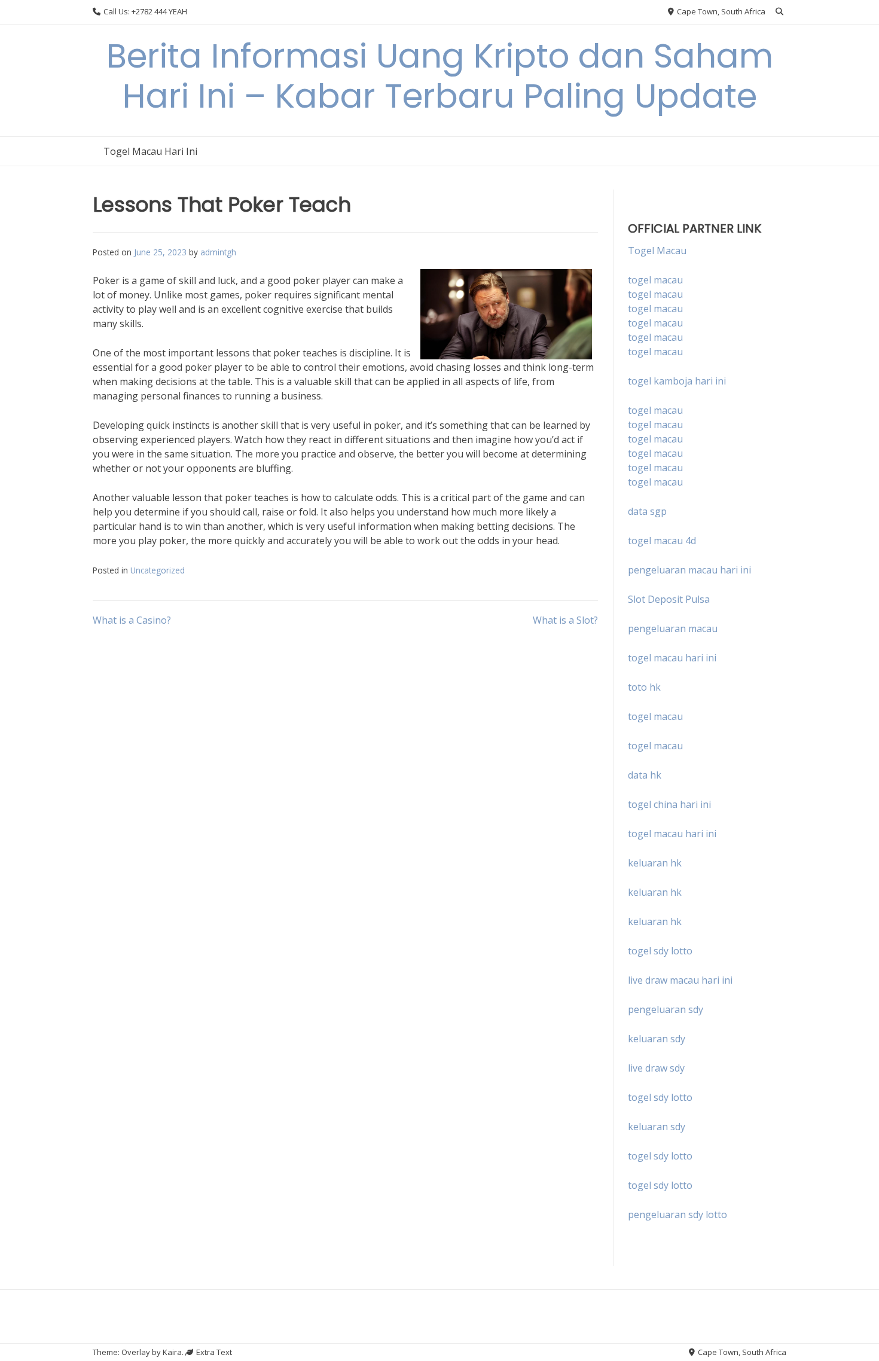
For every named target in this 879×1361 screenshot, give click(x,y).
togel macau (655, 294)
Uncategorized (157, 570)
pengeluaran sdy (665, 1009)
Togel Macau (657, 250)
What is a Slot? (565, 620)
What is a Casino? (132, 620)
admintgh (218, 252)
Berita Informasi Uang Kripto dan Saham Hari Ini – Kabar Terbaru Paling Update (439, 76)
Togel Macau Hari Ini (150, 151)
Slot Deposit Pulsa (669, 599)
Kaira (172, 1352)
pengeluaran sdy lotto (677, 1214)
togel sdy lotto (660, 1097)
